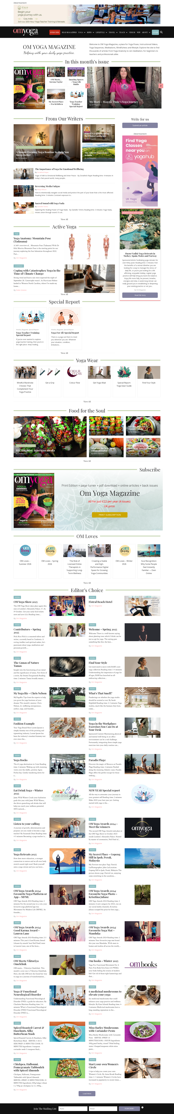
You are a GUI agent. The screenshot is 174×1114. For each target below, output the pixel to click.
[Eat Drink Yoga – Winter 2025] (67, 794)
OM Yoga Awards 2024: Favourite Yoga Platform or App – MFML (30, 894)
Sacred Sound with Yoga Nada (49, 203)
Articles (18, 330)
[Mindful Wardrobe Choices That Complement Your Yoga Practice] (25, 372)
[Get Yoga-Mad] (99, 372)
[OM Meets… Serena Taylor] (56, 72)
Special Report (34, 330)
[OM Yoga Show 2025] (67, 605)
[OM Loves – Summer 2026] (25, 550)
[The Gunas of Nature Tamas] (67, 666)
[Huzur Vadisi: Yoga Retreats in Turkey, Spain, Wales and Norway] (140, 229)
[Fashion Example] (67, 727)
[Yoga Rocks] (67, 764)
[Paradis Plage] (143, 764)
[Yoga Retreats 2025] (67, 861)
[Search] (161, 32)
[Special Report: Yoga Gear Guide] (124, 372)
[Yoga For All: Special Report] (65, 316)
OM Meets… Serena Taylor (56, 80)
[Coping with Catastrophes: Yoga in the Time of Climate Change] (89, 278)
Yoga (16, 234)
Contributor (19, 266)
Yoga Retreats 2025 (25, 854)
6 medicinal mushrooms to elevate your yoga (105, 993)
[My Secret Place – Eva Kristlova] (56, 94)
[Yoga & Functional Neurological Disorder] (67, 995)
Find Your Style (148, 382)
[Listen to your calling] (67, 827)
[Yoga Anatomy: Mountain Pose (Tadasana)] (89, 246)
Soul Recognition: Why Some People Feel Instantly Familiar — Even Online (149, 567)
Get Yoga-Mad (99, 382)
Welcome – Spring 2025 (103, 629)
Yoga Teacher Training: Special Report (76, 104)
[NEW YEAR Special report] (143, 794)
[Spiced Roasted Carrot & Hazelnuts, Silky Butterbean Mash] (67, 1031)
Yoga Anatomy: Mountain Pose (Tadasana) (32, 239)
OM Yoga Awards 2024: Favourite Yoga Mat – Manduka (102, 930)
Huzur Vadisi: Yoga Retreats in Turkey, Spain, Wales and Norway (140, 254)
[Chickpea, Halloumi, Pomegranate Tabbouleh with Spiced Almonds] (67, 1068)
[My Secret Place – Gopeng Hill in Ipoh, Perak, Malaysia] (143, 858)
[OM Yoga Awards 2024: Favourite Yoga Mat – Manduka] (143, 931)
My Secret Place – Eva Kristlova (56, 102)
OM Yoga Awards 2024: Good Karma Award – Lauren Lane (27, 930)
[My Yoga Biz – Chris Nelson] (67, 697)
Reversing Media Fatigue (47, 186)
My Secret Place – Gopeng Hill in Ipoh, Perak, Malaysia (104, 857)
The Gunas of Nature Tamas (26, 664)
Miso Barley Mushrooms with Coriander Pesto (103, 1029)
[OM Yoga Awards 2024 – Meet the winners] (143, 827)
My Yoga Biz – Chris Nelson (30, 693)
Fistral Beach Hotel (100, 602)
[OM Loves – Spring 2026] (49, 550)
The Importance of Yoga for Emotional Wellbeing (59, 169)
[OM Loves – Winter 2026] (124, 550)
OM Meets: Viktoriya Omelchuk (26, 962)
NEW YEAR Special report (104, 790)
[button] (140, 125)
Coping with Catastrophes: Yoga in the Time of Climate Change (37, 272)
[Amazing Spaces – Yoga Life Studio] (76, 72)
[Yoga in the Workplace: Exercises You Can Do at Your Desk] (143, 727)
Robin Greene (21, 290)
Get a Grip (49, 382)
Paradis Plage (97, 760)
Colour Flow (74, 382)
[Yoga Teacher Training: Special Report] (76, 94)
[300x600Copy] (140, 170)
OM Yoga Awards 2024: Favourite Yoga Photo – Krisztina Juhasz (103, 894)
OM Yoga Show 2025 (26, 602)
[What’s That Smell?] (143, 697)
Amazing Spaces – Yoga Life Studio (76, 82)
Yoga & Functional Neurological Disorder (27, 993)
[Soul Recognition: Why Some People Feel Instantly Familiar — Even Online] (149, 550)
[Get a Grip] (49, 372)
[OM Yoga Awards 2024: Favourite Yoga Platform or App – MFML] (67, 894)
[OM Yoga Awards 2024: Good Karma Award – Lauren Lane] (67, 931)
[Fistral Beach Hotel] (143, 605)
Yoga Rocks (20, 760)
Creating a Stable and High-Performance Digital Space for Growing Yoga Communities (99, 567)
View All (64, 219)
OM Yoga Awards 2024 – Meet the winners (103, 825)
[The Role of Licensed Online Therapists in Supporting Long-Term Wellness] (74, 550)
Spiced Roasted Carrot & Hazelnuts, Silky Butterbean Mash (29, 1031)
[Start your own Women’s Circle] (143, 1068)
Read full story (140, 295)
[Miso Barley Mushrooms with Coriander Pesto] (143, 1031)
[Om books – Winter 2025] (143, 964)
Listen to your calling (27, 824)
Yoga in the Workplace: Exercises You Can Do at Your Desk (103, 726)
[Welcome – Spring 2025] (143, 632)
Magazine (25, 330)
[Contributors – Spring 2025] (67, 629)
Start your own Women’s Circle (103, 1065)
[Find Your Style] (149, 372)
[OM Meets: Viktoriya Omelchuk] (67, 964)
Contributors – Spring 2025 (27, 631)
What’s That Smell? (100, 693)
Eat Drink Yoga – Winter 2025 (28, 792)
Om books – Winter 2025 (103, 961)
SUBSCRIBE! (129, 1108)
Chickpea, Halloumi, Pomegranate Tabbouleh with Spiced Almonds (29, 1067)
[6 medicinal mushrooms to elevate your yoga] (143, 995)
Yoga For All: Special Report (65, 332)
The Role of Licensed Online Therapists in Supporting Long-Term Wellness (75, 567)
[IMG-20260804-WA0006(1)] (87, 14)
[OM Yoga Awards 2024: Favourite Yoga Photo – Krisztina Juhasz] (143, 894)
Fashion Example (24, 723)
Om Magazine (21, 258)
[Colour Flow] (74, 372)
